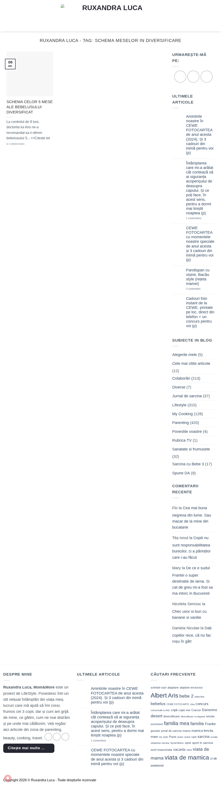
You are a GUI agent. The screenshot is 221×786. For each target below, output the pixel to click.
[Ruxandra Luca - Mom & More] (110, 15)
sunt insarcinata (161, 749)
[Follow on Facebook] (180, 77)
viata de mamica (187, 757)
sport (188, 742)
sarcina (203, 736)
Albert (159, 695)
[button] (6, 15)
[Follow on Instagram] (193, 77)
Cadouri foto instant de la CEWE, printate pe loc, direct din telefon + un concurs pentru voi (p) (200, 312)
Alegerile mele (184, 355)
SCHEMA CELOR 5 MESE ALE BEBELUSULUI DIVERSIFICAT (29, 107)
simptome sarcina (160, 743)
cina (192, 704)
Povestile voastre (187, 431)
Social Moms (177, 743)
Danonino (209, 710)
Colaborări (181, 378)
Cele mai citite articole (191, 363)
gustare (155, 730)
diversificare (171, 716)
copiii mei (184, 710)
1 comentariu (200, 218)
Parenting (180, 423)
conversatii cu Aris (160, 710)
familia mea (176, 723)
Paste (172, 736)
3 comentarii (200, 289)
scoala (213, 737)
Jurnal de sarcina (187, 396)
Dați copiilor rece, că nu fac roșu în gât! (192, 635)
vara (189, 749)
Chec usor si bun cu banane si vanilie (189, 614)
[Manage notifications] (7, 778)
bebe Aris (199, 696)
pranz (180, 737)
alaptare (173, 687)
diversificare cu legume (193, 716)
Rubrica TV (182, 440)
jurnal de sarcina (171, 730)
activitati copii (158, 687)
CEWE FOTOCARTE (178, 704)
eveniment (157, 724)
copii (174, 710)
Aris (173, 695)
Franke (210, 724)
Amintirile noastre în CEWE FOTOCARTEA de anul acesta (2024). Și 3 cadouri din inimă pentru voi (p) (199, 134)
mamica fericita (202, 730)
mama (186, 730)
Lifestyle (179, 405)
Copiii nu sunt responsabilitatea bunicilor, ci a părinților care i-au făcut (191, 548)
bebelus (158, 703)
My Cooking (182, 414)
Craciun (196, 710)
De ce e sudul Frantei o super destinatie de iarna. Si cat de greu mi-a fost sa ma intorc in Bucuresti (192, 581)
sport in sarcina (202, 742)
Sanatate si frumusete (191, 449)
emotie (210, 716)
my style (163, 737)
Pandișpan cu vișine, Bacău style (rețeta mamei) (198, 277)
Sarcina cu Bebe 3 (188, 464)
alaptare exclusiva (191, 687)
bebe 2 (186, 695)
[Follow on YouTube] (206, 77)
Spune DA (181, 473)
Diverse (178, 387)
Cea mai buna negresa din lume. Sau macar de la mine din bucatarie (191, 517)
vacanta (179, 749)
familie (197, 723)
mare (154, 736)
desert (156, 716)
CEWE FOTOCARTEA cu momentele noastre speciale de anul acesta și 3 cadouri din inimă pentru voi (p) (200, 244)
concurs (202, 704)
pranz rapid (190, 737)
